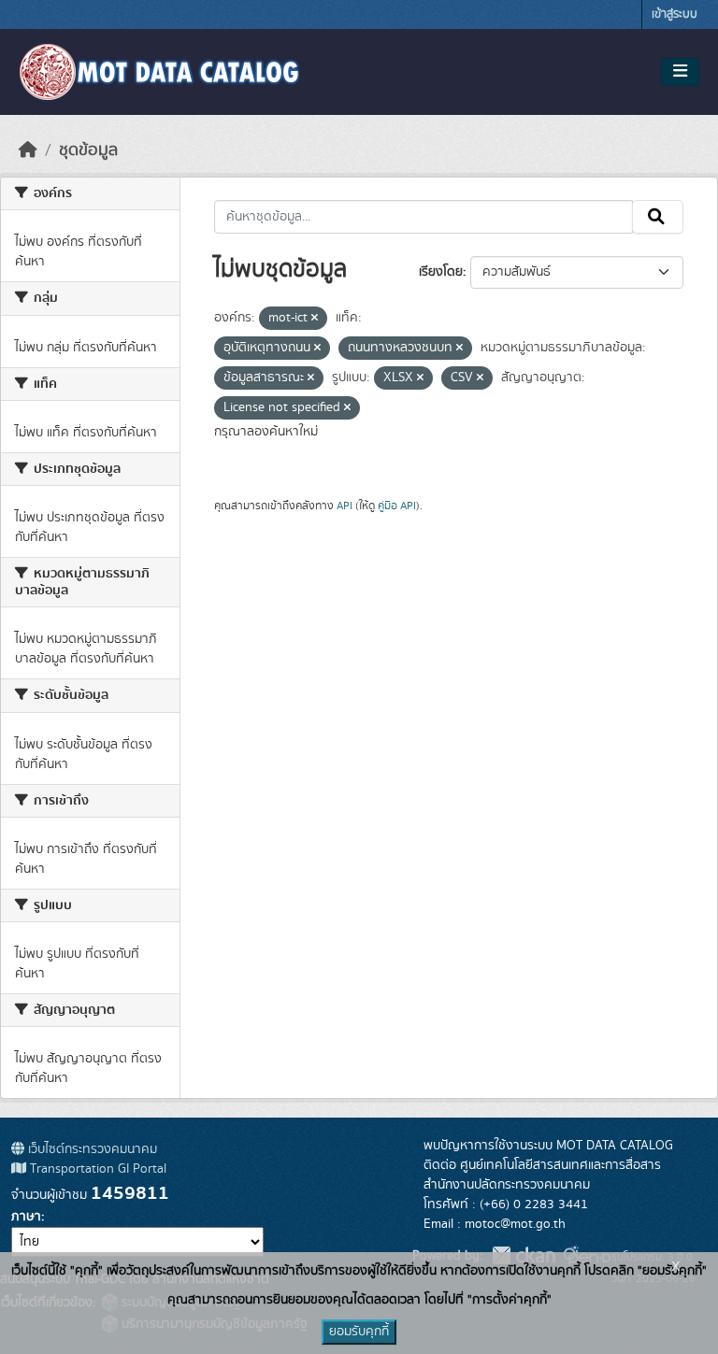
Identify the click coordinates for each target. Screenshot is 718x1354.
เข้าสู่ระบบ (674, 14)
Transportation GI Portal (96, 1169)
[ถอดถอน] (314, 318)
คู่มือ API (397, 505)
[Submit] (657, 217)
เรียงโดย (441, 272)
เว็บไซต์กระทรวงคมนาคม (90, 1149)
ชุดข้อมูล (88, 150)
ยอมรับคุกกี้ (359, 1331)
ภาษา (26, 1216)
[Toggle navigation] (680, 72)
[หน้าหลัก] (28, 150)
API (344, 505)
